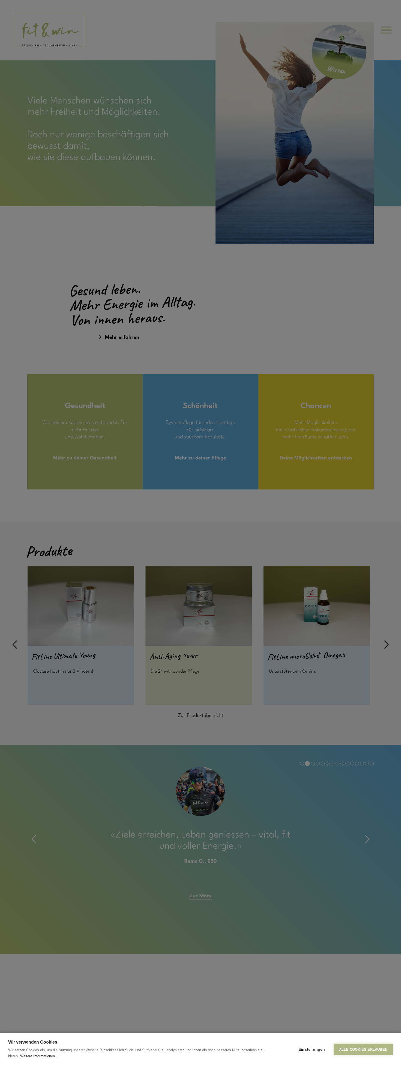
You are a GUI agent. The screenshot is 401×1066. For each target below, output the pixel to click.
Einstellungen (311, 1049)
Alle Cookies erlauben (363, 1049)
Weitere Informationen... (39, 1056)
